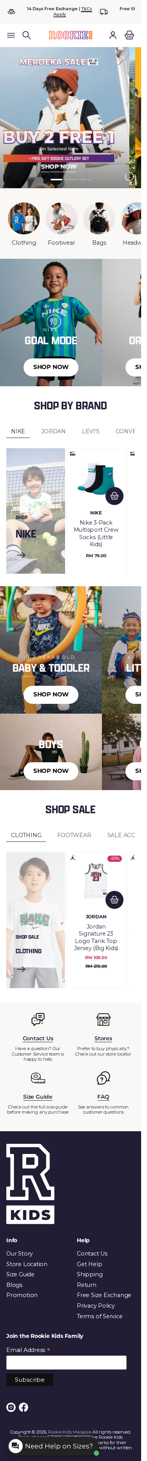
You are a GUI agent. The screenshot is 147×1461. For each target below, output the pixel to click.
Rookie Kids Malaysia (69, 1432)
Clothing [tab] (26, 835)
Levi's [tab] (91, 431)
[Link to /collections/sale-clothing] (21, 970)
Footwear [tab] (74, 835)
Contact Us (92, 1253)
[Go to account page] (113, 35)
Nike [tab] (18, 431)
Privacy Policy (96, 1305)
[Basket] (128, 35)
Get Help (89, 1264)
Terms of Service (100, 1316)
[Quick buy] (114, 496)
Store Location (26, 1264)
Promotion (22, 1295)
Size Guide (20, 1274)
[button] (26, 35)
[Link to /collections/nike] (21, 555)
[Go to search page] (26, 35)
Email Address (28, 1350)
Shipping (89, 1274)
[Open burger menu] (11, 35)
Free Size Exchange (104, 1295)
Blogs (14, 1284)
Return (86, 1284)
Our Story (19, 1253)
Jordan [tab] (53, 431)
